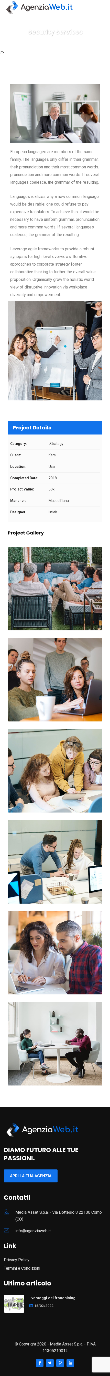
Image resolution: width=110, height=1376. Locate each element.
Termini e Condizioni (22, 1268)
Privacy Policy (16, 1259)
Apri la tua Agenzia (30, 1176)
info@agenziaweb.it (33, 1230)
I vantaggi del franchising (52, 1298)
